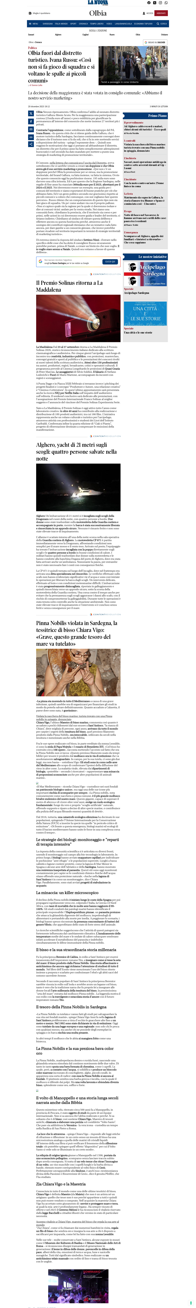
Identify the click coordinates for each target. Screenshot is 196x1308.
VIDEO (109, 24)
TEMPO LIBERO (96, 24)
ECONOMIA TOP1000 (143, 24)
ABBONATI (161, 14)
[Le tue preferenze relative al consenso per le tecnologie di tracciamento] (191, 1303)
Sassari (31, 35)
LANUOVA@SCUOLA (123, 24)
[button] (78, 1286)
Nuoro (112, 35)
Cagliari (86, 35)
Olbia (138, 35)
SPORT (73, 24)
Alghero (58, 35)
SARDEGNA (48, 24)
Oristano (164, 35)
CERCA (164, 24)
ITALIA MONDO (61, 24)
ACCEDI (149, 14)
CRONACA (83, 24)
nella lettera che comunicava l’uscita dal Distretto (78, 162)
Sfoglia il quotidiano (41, 14)
